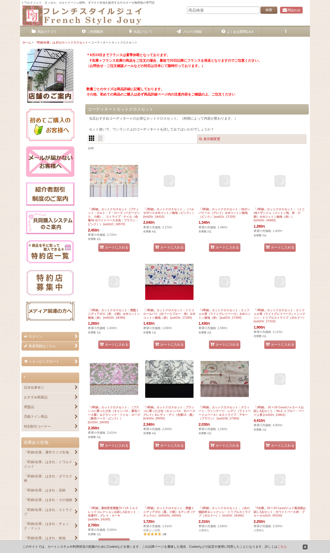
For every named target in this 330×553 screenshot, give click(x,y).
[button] (286, 32)
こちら (282, 546)
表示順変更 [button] (211, 139)
